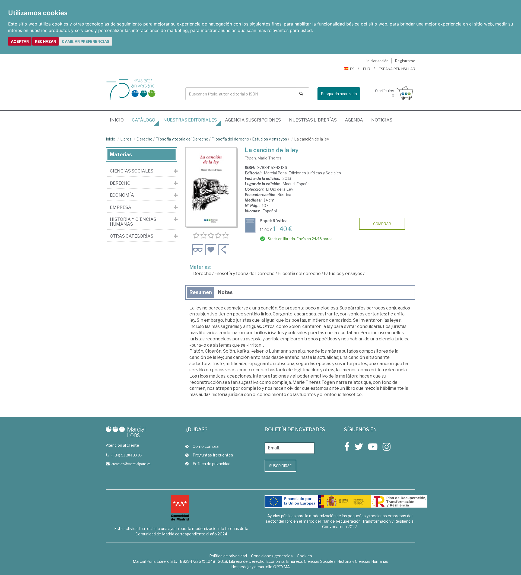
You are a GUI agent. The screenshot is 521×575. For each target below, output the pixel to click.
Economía (122, 195)
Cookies (304, 556)
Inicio (119, 120)
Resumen (200, 292)
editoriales (190, 120)
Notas (225, 292)
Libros (126, 139)
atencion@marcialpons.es (131, 464)
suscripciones (253, 120)
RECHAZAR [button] (45, 41)
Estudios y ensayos (269, 139)
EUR (366, 69)
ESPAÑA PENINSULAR (397, 69)
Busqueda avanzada (339, 93)
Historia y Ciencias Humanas (133, 221)
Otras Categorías (131, 236)
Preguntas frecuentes (213, 455)
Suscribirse (280, 466)
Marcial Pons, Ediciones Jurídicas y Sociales (302, 173)
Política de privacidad (211, 463)
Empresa (120, 207)
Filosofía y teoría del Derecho (181, 139)
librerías (313, 120)
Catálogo (143, 120)
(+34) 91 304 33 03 (127, 455)
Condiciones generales (272, 556)
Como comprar (206, 446)
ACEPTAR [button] (20, 41)
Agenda (354, 120)
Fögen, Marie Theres (263, 158)
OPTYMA (281, 566)
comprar (382, 224)
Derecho (144, 139)
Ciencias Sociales (131, 171)
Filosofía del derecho (230, 139)
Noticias (381, 120)
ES (352, 69)
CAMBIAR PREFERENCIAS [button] (85, 41)
